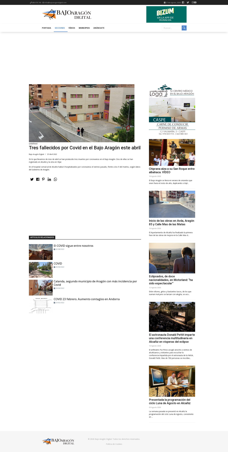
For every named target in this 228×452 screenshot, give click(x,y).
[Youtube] (195, 2)
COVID (58, 263)
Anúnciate (98, 28)
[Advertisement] (114, 51)
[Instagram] (193, 2)
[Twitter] (188, 2)
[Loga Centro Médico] (172, 109)
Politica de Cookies (114, 444)
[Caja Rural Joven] (166, 14)
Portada (46, 28)
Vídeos (71, 28)
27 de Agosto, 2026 (173, 2)
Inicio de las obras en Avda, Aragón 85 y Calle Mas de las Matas (171, 222)
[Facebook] (183, 2)
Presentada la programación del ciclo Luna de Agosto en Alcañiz (170, 401)
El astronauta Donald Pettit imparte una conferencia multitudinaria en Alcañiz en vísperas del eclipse (172, 338)
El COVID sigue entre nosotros (73, 246)
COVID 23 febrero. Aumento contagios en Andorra (87, 299)
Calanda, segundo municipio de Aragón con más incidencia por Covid (95, 283)
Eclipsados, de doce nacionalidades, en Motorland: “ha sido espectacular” (171, 280)
